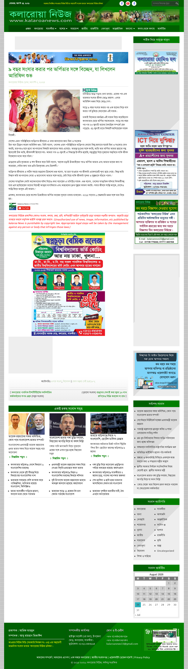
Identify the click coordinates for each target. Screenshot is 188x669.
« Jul (137, 615)
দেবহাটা (140, 519)
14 (162, 594)
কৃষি (159, 540)
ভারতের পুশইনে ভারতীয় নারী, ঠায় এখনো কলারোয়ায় (108, 492)
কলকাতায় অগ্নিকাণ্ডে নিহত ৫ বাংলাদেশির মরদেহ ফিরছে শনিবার (67, 474)
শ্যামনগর (141, 524)
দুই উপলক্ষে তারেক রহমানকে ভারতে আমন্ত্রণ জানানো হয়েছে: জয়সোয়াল (68, 481)
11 (144, 594)
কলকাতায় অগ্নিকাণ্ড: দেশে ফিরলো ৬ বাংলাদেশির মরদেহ (27, 466)
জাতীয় (85, 28)
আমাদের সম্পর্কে (44, 657)
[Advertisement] (68, 43)
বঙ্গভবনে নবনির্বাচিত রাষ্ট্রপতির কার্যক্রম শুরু (156, 447)
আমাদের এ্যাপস (61, 657)
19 (150, 599)
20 (156, 599)
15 (169, 594)
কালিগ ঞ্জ (161, 524)
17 (138, 599)
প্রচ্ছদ (28, 28)
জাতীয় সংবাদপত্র (99, 657)
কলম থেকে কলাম (146, 28)
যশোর (62, 28)
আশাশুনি (161, 514)
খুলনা (139, 529)
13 (156, 594)
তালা (139, 514)
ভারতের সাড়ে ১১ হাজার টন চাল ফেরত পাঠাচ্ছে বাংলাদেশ (66, 492)
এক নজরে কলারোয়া (80, 657)
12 (150, 594)
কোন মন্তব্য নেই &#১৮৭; (83, 381)
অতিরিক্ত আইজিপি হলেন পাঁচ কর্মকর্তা (154, 452)
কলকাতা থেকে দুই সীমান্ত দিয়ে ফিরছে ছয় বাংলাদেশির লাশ (25, 474)
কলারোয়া (38, 28)
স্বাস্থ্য (159, 545)
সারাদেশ (74, 28)
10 (138, 594)
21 (162, 599)
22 (169, 599)
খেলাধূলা (105, 28)
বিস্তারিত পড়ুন (18, 457)
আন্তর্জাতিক (118, 28)
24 (138, 604)
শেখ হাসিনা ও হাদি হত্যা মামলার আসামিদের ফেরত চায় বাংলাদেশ (107, 481)
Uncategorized (165, 550)
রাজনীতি (94, 28)
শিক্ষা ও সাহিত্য (144, 556)
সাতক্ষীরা (50, 28)
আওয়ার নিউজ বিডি (17, 642)
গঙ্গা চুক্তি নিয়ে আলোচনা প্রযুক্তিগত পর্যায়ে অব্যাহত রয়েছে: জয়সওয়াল (108, 466)
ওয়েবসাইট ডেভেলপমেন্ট (120, 657)
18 (144, 599)
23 (175, 599)
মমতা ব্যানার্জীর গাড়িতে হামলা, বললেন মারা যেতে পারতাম (25, 492)
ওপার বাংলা (56, 381)
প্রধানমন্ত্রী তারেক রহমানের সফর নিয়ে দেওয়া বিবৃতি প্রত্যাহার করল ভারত (68, 466)
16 (175, 594)
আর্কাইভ (162, 28)
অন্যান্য (129, 28)
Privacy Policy (142, 657)
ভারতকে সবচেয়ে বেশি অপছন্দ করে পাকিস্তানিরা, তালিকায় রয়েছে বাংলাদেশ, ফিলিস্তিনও (27, 483)
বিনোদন (66, 381)
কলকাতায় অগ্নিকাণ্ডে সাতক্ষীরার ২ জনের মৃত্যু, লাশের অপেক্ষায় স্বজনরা (109, 474)
